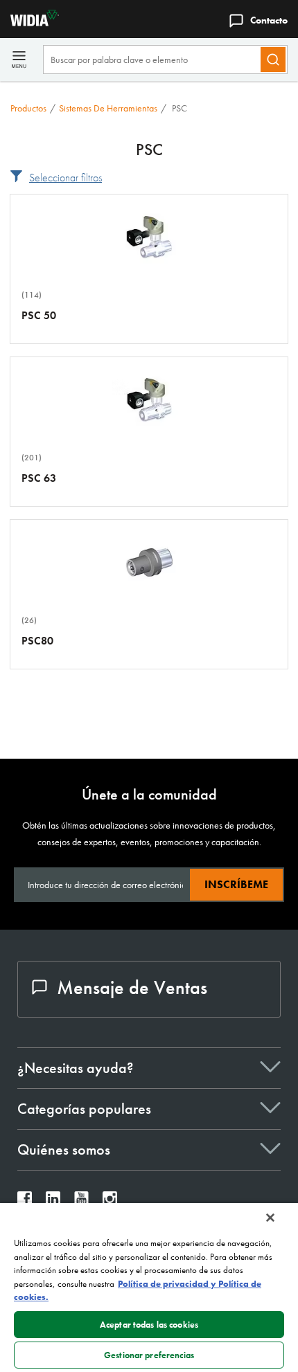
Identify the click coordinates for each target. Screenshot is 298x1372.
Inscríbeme (236, 884)
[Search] (273, 59)
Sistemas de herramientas (108, 108)
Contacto (269, 20)
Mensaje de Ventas (132, 987)
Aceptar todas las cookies (149, 1324)
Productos (28, 108)
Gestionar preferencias (149, 1355)
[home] (29, 22)
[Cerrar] (270, 1217)
